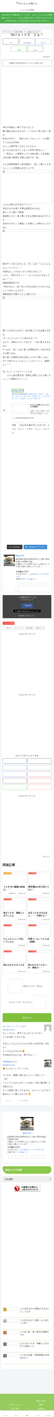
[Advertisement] (27, 95)
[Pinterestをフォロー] (43, 584)
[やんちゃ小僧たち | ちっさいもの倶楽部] (21, 408)
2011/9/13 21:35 (9, 1065)
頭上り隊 (15, 1409)
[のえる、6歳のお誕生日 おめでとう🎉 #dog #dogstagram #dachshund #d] (39, 447)
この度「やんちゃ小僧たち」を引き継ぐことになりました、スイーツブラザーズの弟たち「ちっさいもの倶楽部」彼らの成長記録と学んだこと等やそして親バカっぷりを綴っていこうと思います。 (40, 412)
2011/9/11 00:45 (9, 1030)
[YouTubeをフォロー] (36, 584)
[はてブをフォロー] (29, 584)
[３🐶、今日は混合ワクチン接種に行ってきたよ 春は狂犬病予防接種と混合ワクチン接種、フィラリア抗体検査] (14, 497)
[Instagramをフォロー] (32, 584)
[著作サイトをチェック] (17, 584)
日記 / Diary (41, 1401)
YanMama (7, 1061)
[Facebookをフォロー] (25, 584)
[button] (35, 49)
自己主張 (29, 628)
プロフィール (15, 1405)
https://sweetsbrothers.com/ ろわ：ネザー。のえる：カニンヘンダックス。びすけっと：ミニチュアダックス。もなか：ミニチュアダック (31, 396)
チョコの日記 (9, 623)
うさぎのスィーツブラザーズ (32, 1150)
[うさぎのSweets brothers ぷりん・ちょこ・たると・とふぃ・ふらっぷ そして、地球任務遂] (39, 496)
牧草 (41, 1405)
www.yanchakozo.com (24, 418)
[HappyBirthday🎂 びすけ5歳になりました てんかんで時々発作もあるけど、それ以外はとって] (14, 455)
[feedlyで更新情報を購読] (47, 584)
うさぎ (7, 628)
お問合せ (41, 1409)
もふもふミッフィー (12, 1026)
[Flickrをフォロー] (40, 584)
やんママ (20, 555)
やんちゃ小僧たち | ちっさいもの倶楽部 (40, 406)
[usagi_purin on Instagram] (6, 411)
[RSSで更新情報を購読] (17, 589)
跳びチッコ (40, 628)
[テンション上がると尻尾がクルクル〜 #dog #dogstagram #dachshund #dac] (14, 533)
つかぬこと (31, 579)
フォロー (28, 605)
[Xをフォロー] (21, 584)
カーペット (18, 628)
